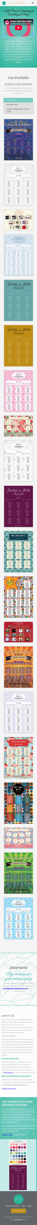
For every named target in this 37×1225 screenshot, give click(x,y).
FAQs (23, 1206)
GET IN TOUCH (7, 1135)
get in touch (8, 1072)
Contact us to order (9, 1088)
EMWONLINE (18, 1219)
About (29, 1206)
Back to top (18, 1211)
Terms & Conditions (12, 1206)
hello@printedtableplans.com (15, 988)
